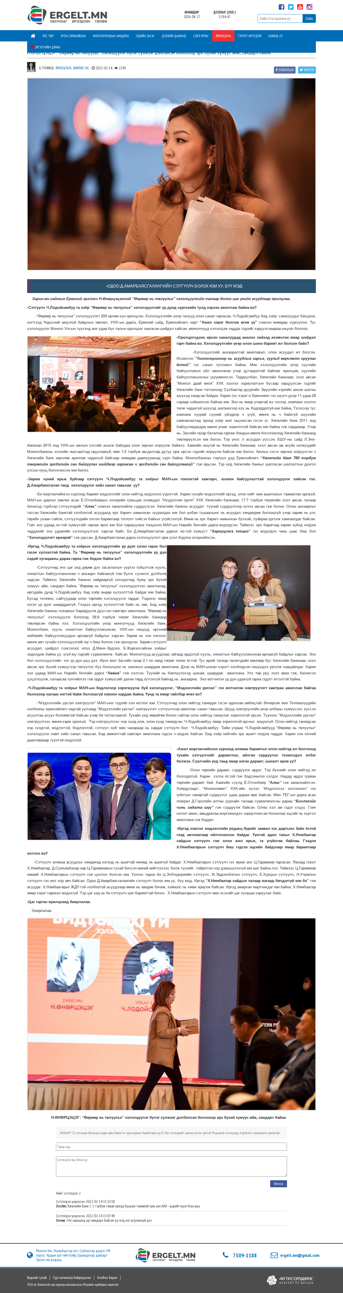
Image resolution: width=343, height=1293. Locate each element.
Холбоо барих (107, 1277)
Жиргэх (309, 70)
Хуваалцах (286, 70)
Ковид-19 (275, 36)
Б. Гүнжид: (46, 68)
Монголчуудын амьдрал (111, 36)
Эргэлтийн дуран (47, 47)
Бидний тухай (37, 1277)
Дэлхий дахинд (174, 36)
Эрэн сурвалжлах (73, 36)
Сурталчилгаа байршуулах (72, 1277)
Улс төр (47, 36)
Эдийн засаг (145, 36)
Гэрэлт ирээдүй (249, 36)
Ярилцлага (223, 36)
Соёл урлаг (201, 36)
